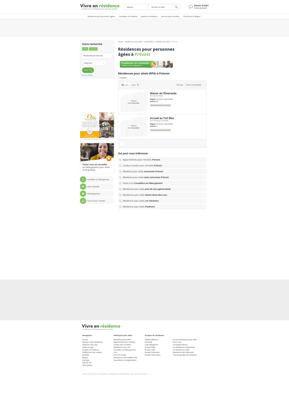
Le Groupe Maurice (180, 344)
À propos (86, 360)
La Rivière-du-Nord (162, 41)
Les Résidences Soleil (181, 350)
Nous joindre (87, 365)
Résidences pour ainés (122, 339)
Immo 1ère (177, 342)
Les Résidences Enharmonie (184, 347)
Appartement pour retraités (124, 342)
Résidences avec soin (122, 347)
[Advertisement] (144, 28)
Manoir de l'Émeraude (163, 93)
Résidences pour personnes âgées (101, 16)
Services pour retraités (170, 16)
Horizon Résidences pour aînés (185, 339)
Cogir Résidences (151, 344)
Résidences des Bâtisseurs (183, 352)
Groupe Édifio (150, 347)
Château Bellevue (151, 339)
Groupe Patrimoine (152, 352)
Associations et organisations (125, 360)
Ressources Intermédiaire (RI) (125, 357)
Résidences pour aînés (133, 41)
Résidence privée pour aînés (160, 105)
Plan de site (87, 362)
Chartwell (148, 342)
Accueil (120, 41)
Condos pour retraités (122, 344)
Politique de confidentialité (119, 374)
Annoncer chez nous (90, 344)
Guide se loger (88, 347)
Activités (85, 355)
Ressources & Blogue (191, 16)
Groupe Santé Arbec (152, 355)
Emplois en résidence (149, 16)
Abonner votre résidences (92, 342)
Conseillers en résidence (128, 16)
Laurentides (148, 41)
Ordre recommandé (193, 85)
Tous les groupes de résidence (185, 355)
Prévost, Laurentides (165, 99)
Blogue (85, 357)
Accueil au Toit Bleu (162, 118)
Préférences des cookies (92, 352)
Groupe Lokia (150, 350)
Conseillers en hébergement (125, 350)
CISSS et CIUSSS (120, 355)
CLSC (115, 352)
